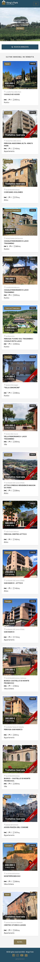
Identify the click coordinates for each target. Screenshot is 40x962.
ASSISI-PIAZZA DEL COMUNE (16, 827)
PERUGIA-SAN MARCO (13, 730)
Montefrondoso (12, 876)
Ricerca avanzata (21, 47)
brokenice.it (21, 959)
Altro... (20, 942)
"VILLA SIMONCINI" (12, 388)
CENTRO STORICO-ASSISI (15, 925)
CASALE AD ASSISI (12, 94)
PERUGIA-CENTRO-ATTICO (15, 534)
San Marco (9, 632)
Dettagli (20, 28)
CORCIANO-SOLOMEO (13, 192)
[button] (35, 4)
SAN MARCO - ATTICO (13, 583)
